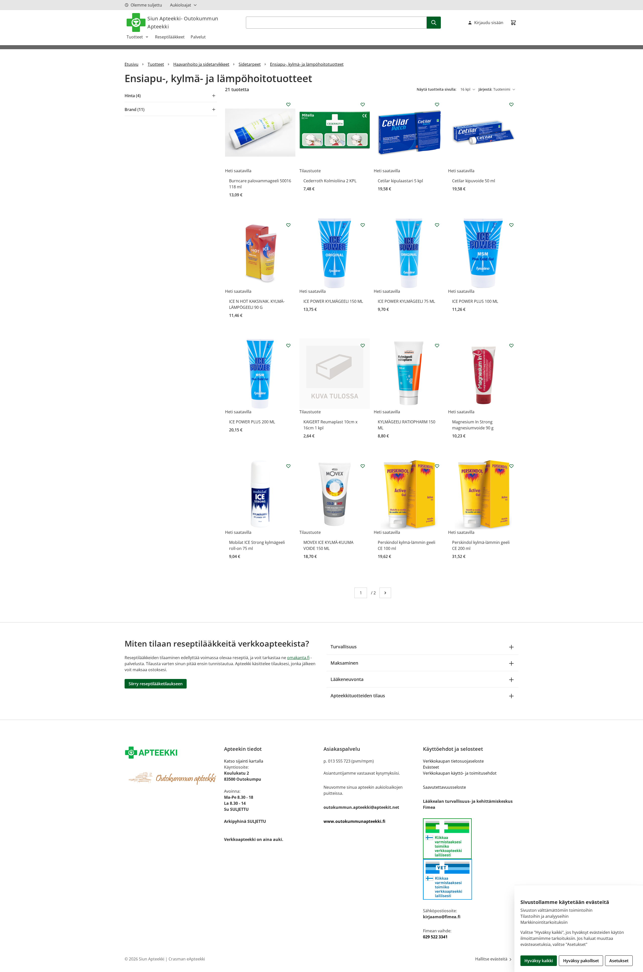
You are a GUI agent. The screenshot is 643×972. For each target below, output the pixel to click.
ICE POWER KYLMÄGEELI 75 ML (406, 301)
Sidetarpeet (250, 64)
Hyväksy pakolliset (581, 960)
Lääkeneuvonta (347, 679)
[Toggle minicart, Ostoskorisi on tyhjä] (513, 23)
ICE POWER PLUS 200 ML (252, 422)
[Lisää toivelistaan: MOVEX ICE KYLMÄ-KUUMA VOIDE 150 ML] (363, 466)
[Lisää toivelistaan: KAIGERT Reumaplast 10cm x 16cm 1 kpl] (363, 345)
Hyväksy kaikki (538, 960)
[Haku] (434, 23)
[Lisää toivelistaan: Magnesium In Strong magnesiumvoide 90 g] (511, 345)
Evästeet (431, 767)
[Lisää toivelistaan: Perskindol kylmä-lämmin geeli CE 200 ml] (511, 466)
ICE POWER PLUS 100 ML (475, 301)
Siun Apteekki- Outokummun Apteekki (182, 22)
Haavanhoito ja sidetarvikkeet (201, 64)
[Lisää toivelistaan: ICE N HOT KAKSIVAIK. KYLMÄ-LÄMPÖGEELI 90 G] (288, 225)
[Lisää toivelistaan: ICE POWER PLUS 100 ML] (511, 225)
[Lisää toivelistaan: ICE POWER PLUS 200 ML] (288, 345)
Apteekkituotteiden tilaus (358, 696)
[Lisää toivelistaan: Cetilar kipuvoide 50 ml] (511, 104)
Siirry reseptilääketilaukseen (156, 684)
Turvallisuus (344, 647)
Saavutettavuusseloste (444, 787)
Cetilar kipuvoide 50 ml (473, 181)
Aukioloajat (180, 5)
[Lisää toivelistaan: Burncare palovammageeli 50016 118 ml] (288, 104)
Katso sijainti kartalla (243, 761)
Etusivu (131, 64)
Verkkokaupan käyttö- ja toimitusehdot (460, 773)
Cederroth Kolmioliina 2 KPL (329, 181)
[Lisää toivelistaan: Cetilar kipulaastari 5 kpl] (437, 104)
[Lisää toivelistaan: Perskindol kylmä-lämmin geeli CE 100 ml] (437, 466)
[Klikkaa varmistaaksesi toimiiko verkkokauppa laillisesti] (470, 838)
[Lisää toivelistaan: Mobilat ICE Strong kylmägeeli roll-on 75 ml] (288, 466)
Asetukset (618, 960)
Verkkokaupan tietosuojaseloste (453, 761)
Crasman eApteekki (187, 959)
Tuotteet (135, 37)
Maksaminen (344, 663)
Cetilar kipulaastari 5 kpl (400, 181)
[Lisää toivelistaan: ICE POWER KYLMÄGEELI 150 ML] (363, 225)
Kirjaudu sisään (488, 22)
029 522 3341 (435, 937)
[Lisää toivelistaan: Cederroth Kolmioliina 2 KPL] (363, 104)
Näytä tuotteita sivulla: (437, 89)
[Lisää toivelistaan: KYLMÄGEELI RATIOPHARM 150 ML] (437, 345)
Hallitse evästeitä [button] (491, 959)
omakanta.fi (298, 657)
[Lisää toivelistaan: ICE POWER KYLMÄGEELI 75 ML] (437, 225)
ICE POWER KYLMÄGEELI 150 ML (333, 301)
